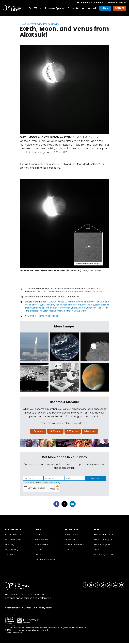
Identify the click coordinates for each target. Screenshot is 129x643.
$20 (72, 431)
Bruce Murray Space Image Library (39, 23)
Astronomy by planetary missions (84, 301)
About (92, 8)
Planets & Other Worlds (17, 534)
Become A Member (74, 544)
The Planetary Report (45, 559)
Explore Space (54, 8)
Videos (38, 549)
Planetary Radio (43, 539)
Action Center (71, 534)
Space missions (95, 307)
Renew (111, 2)
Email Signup (70, 539)
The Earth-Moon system (50, 310)
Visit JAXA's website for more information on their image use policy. (69, 291)
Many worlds (31, 307)
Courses (39, 554)
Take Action (76, 8)
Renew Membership (104, 534)
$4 (38, 431)
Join (105, 8)
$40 (89, 431)
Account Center (13, 607)
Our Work (35, 8)
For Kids (9, 554)
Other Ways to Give (104, 554)
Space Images (53, 315)
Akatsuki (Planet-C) (57, 301)
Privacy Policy (55, 483)
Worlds (84, 310)
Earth (79, 304)
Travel (97, 549)
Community (85, 2)
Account (99, 2)
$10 (55, 431)
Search (122, 2)
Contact (68, 549)
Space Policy (11, 549)
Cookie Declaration (13, 632)
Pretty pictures (79, 307)
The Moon (68, 310)
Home (41, 315)
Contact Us (29, 607)
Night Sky (9, 544)
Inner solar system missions (95, 304)
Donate (119, 8)
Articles (38, 534)
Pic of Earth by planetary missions (55, 307)
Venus (77, 310)
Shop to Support (102, 544)
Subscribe (95, 478)
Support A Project (103, 539)
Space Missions (13, 539)
